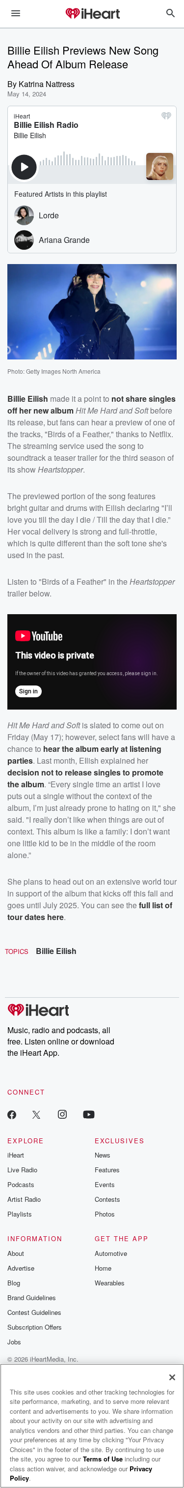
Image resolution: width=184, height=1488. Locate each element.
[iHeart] (92, 14)
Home (103, 1268)
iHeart (15, 1155)
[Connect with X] (36, 1114)
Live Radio (22, 1169)
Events (105, 1184)
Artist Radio (24, 1199)
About (15, 1253)
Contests (107, 1199)
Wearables (110, 1282)
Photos (105, 1214)
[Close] (172, 1377)
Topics (16, 951)
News (102, 1155)
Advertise (20, 1268)
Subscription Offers (34, 1327)
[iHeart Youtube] (89, 1114)
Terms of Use (103, 1458)
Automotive (111, 1253)
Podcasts (20, 1184)
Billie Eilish (56, 950)
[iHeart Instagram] (62, 1114)
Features (107, 1169)
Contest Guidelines (34, 1312)
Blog (13, 1282)
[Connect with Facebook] (11, 1114)
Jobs (14, 1341)
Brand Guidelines (31, 1297)
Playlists (19, 1214)
